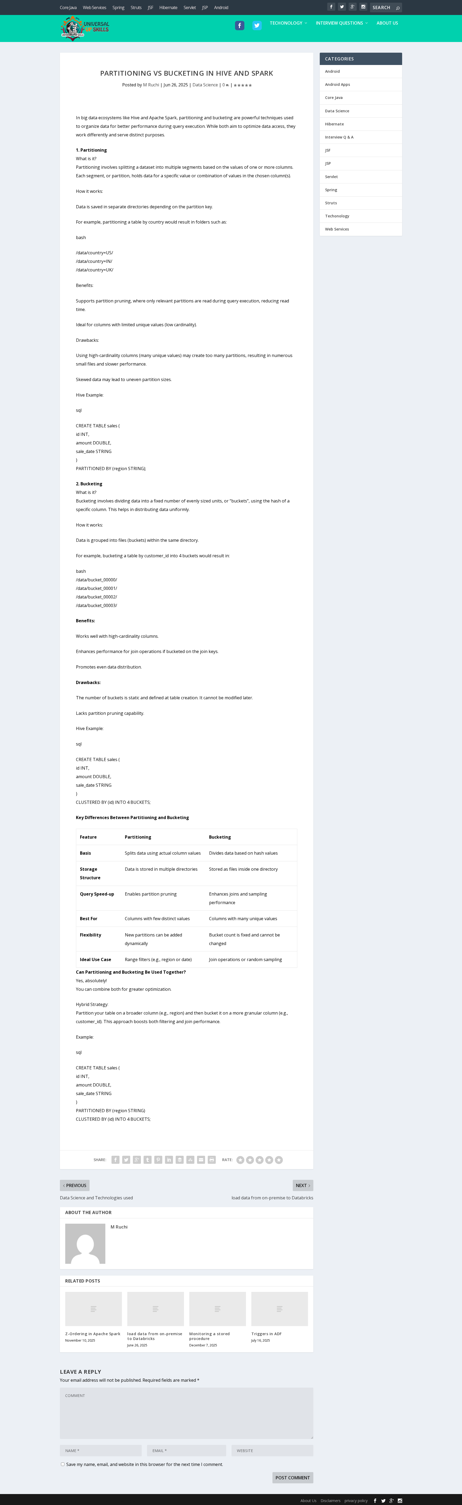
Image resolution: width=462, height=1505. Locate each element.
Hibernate (168, 7)
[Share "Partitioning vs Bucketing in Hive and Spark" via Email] (201, 1159)
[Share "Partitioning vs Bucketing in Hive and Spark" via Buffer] (179, 1159)
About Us (387, 23)
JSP (205, 7)
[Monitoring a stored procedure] (217, 1309)
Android (221, 7)
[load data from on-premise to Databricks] (155, 1309)
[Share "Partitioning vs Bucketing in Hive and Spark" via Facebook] (115, 1159)
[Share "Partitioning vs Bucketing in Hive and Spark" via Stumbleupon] (190, 1159)
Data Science (205, 85)
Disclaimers (331, 1500)
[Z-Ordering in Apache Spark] (93, 1309)
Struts (136, 7)
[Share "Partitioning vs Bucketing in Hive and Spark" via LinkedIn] (169, 1159)
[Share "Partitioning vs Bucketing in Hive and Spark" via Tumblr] (147, 1159)
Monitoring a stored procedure (209, 1336)
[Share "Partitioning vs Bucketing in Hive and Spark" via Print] (211, 1159)
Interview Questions (339, 23)
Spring (118, 7)
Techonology (286, 23)
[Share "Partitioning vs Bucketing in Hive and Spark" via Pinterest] (158, 1159)
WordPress (147, 1501)
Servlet (190, 7)
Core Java (68, 7)
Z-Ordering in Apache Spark (92, 1333)
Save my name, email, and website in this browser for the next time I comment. (144, 1464)
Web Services (94, 7)
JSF (150, 7)
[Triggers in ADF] (279, 1309)
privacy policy (356, 1500)
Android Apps (337, 84)
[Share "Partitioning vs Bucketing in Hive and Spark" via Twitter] (126, 1159)
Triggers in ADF (266, 1333)
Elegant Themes (96, 1501)
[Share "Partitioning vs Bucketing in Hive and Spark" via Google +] (137, 1159)
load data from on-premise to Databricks (154, 1336)
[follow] (239, 31)
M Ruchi (151, 85)
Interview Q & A (339, 137)
